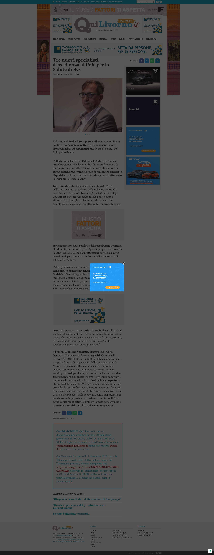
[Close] (123, 263)
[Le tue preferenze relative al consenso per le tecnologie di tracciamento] (210, 551)
